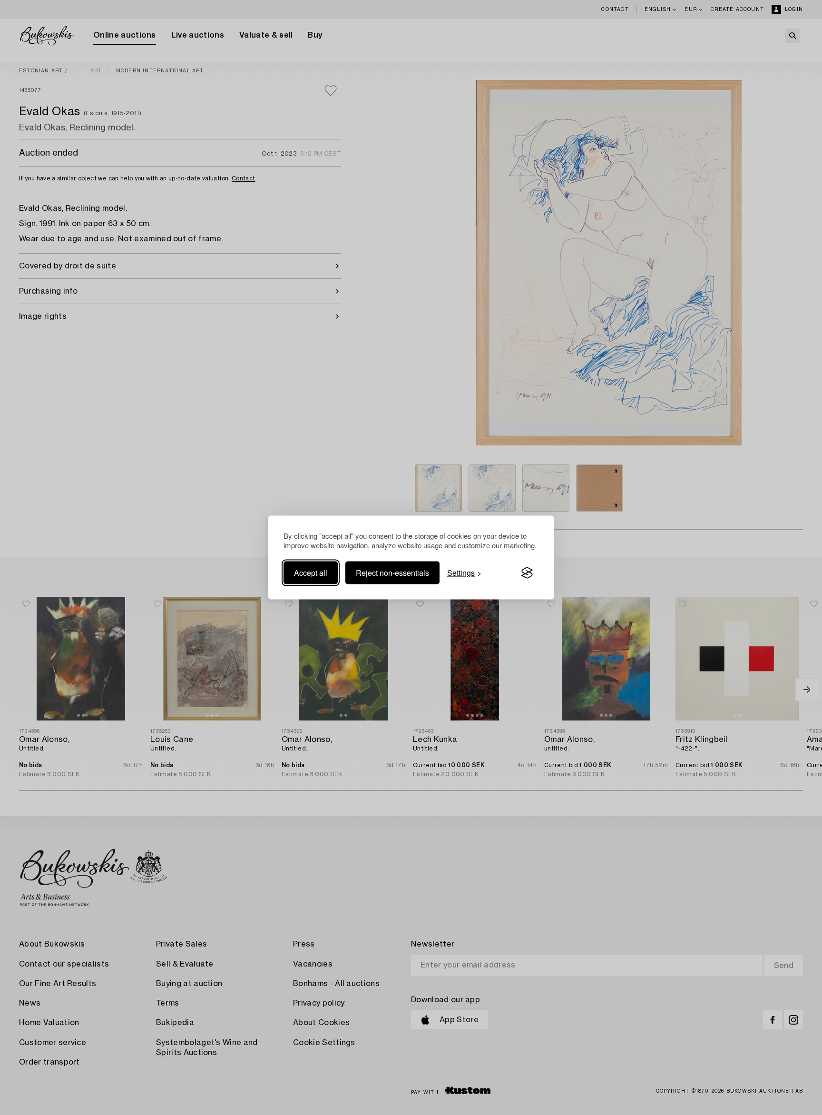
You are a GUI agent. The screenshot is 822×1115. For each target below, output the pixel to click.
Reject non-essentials (392, 572)
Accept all (310, 572)
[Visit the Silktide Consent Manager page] (527, 573)
